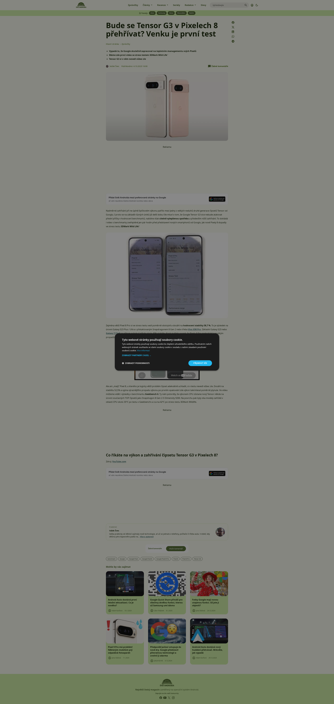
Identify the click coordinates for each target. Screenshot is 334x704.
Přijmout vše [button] (200, 363)
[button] (167, 355)
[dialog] (167, 352)
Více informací (143, 350)
